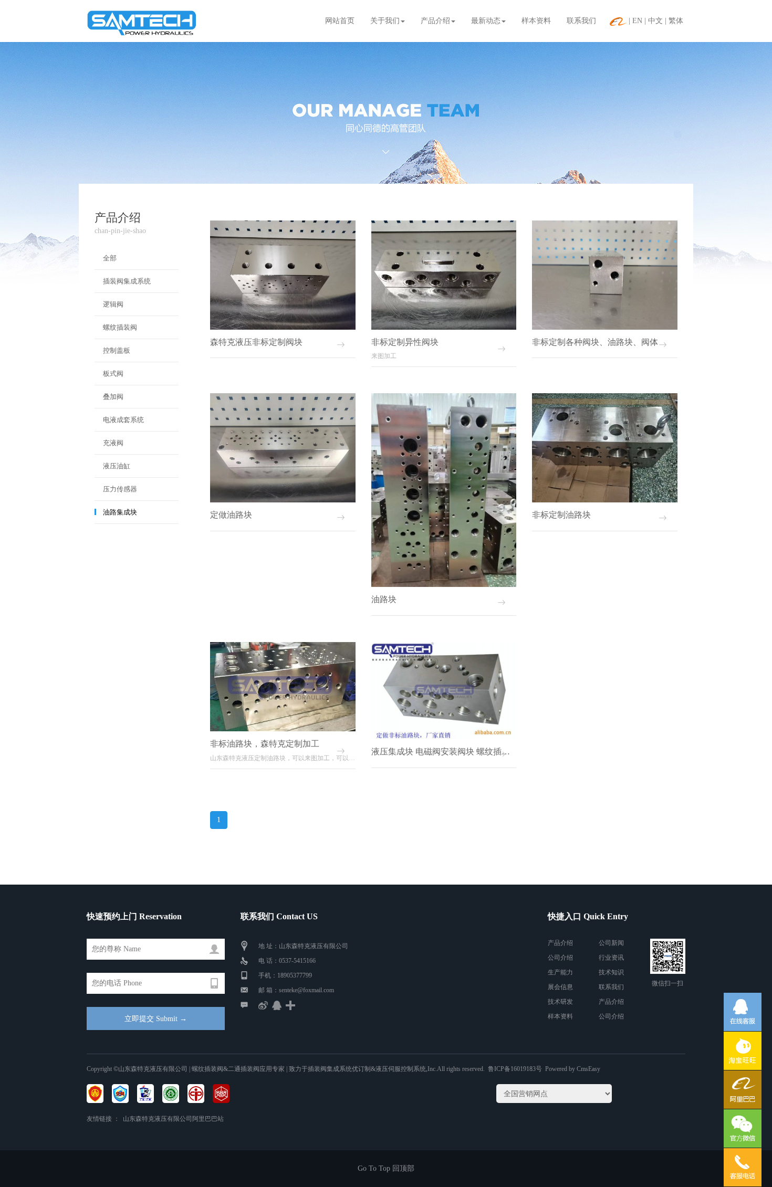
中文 (655, 21)
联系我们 (581, 21)
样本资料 (536, 21)
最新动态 (485, 21)
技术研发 (560, 1001)
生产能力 (560, 972)
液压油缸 (116, 466)
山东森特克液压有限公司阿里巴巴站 (173, 1118)
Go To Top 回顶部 (386, 1168)
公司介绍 (560, 957)
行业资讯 (611, 957)
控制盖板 (116, 350)
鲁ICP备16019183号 (515, 1069)
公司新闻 (611, 943)
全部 (110, 258)
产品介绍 (435, 21)
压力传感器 (120, 489)
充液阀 (113, 443)
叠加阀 (113, 397)
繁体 (676, 21)
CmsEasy (588, 1069)
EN (637, 21)
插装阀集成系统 (127, 281)
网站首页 (339, 21)
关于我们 (385, 21)
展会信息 (560, 987)
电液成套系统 (123, 420)
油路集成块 (120, 512)
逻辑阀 (113, 304)
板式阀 (113, 373)
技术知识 (611, 972)
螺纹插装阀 (120, 327)
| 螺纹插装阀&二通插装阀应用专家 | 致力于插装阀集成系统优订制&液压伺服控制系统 (306, 1069)
